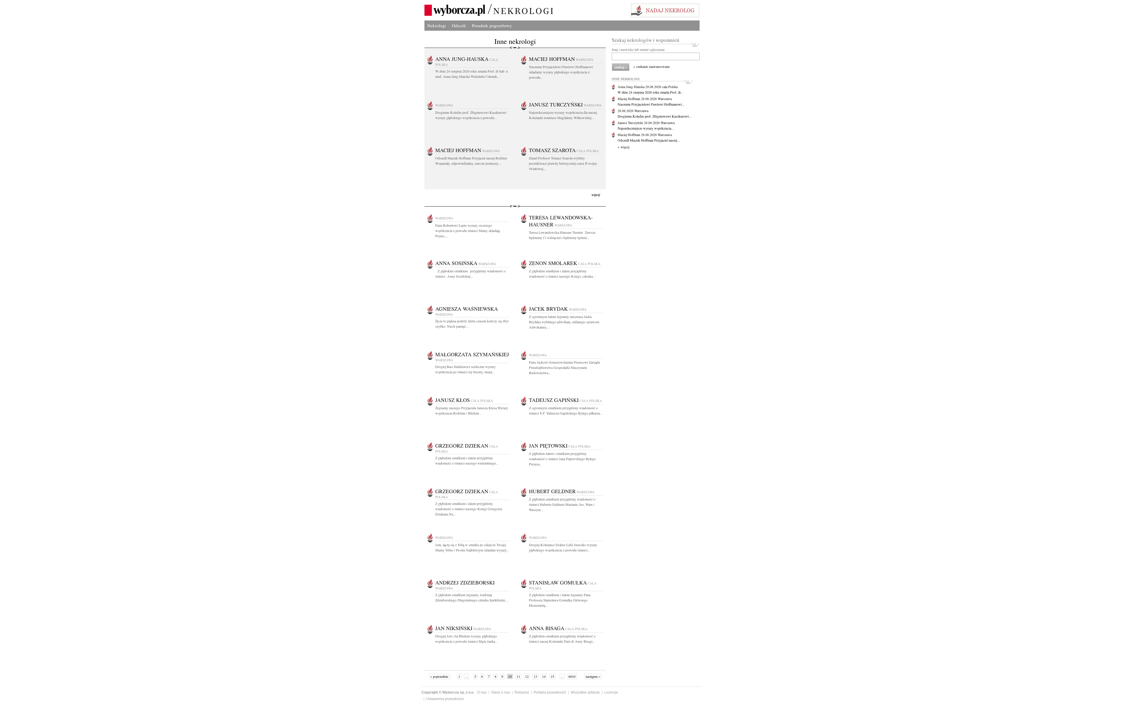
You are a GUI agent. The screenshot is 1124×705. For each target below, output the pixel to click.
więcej (596, 194)
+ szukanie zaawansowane (651, 66)
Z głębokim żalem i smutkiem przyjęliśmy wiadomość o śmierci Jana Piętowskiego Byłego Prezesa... (562, 458)
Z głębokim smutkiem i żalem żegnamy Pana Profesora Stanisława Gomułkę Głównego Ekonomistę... (559, 600)
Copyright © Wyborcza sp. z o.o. (448, 692)
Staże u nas (500, 692)
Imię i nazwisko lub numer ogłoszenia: (638, 49)
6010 (571, 676)
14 (544, 676)
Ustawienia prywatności (445, 699)
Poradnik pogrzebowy (492, 25)
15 (552, 676)
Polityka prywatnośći (550, 692)
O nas (481, 692)
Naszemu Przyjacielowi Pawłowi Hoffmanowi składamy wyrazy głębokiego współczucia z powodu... (561, 72)
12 (527, 676)
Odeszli (459, 25)
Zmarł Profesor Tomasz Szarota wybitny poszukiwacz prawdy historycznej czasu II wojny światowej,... (563, 163)
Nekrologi (436, 25)
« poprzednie (439, 676)
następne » (593, 676)
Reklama (522, 692)
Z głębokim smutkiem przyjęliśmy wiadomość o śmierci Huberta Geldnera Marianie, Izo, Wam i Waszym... (562, 504)
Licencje (611, 692)
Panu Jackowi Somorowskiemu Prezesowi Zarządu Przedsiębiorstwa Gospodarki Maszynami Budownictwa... (564, 367)
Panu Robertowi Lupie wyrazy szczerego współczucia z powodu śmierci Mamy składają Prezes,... (467, 230)
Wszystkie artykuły (585, 692)
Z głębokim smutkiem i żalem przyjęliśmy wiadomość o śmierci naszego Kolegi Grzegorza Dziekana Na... (468, 508)
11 (518, 676)
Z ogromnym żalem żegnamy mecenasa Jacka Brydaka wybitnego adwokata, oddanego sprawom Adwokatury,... (564, 321)
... (466, 676)
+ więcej (623, 147)
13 (535, 676)
